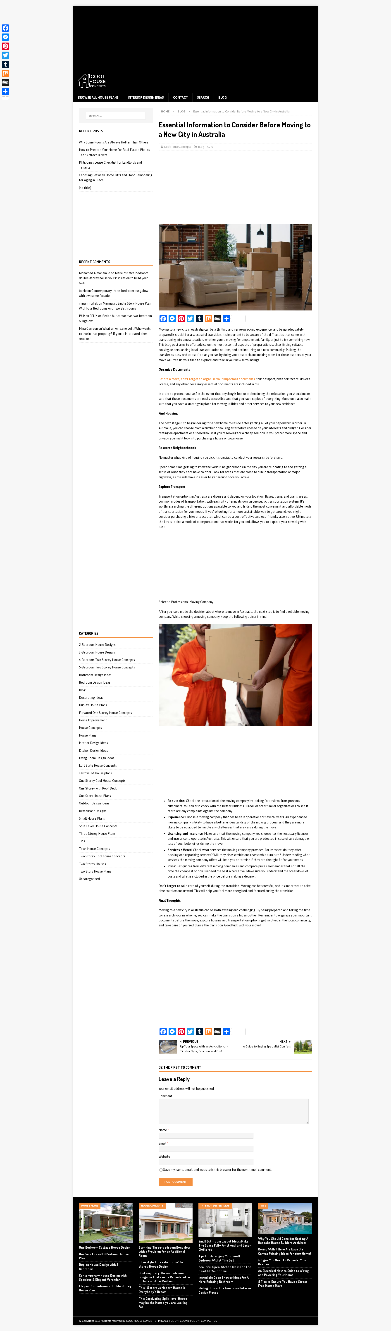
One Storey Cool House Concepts (102, 780)
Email (163, 1143)
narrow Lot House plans (95, 773)
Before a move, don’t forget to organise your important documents (207, 379)
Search (203, 97)
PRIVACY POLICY (168, 1320)
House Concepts (90, 728)
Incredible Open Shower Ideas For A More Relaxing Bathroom (223, 1279)
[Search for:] (116, 115)
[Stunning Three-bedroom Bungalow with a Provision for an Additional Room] (166, 1223)
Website (164, 1156)
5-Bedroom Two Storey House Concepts (107, 667)
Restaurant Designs (92, 811)
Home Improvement (93, 720)
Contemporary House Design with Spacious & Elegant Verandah (103, 1277)
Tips (82, 841)
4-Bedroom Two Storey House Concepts (107, 660)
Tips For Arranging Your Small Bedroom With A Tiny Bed (219, 1258)
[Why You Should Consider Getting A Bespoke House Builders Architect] (285, 1218)
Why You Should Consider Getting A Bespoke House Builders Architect (283, 1241)
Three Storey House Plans (97, 833)
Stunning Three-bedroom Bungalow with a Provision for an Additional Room (164, 1251)
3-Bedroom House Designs (97, 652)
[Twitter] (5, 55)
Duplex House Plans (93, 705)
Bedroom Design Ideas (94, 682)
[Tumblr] (5, 64)
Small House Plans (92, 818)
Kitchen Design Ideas (93, 750)
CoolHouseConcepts (177, 146)
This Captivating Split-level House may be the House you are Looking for (163, 1303)
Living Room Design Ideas (96, 758)
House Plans (87, 735)
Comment (165, 1096)
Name (163, 1130)
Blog (222, 97)
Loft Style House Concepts (98, 765)
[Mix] (5, 73)
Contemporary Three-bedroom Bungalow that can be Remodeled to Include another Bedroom (164, 1277)
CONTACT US (209, 1320)
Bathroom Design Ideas (95, 675)
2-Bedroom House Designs (97, 644)
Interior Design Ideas (146, 97)
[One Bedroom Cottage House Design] (106, 1223)
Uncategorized (89, 879)
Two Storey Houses (92, 864)
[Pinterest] (5, 46)
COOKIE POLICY (189, 1320)
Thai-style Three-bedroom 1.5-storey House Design (161, 1264)
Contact (180, 97)
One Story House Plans (95, 796)
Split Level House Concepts (98, 826)
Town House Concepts (94, 849)
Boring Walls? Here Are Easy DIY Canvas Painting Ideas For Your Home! (284, 1251)
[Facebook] (5, 28)
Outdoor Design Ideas (94, 803)
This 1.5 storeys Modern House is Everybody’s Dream (162, 1290)
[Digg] (5, 82)
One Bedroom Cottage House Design (105, 1247)
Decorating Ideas (91, 697)
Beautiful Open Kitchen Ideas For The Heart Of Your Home (224, 1269)
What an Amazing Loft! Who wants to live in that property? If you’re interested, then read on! (115, 334)
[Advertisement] (195, 37)
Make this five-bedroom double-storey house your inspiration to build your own (113, 278)
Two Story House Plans (95, 871)
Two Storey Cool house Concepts (102, 856)
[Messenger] (5, 37)
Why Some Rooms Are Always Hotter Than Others (113, 142)
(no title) (85, 188)
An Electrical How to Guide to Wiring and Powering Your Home (283, 1273)
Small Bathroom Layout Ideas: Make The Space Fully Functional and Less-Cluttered (224, 1245)
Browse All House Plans (98, 97)
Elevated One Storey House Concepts (105, 713)
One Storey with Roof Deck (98, 788)
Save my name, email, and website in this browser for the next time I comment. (217, 1169)
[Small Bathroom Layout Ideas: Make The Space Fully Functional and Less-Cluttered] (225, 1220)
